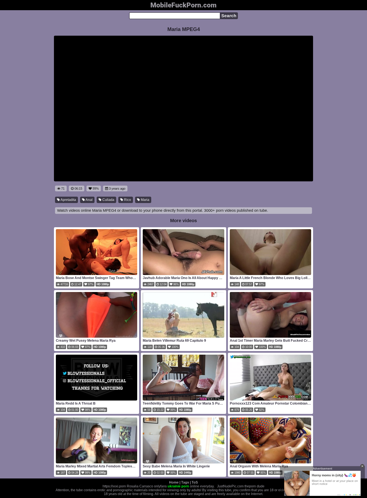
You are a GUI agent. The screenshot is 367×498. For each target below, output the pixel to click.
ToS (195, 482)
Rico (127, 200)
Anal (89, 200)
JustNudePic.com (230, 486)
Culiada (108, 200)
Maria (144, 200)
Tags (185, 482)
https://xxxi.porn (114, 486)
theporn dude (254, 486)
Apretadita (68, 200)
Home (174, 482)
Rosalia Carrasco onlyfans (147, 486)
